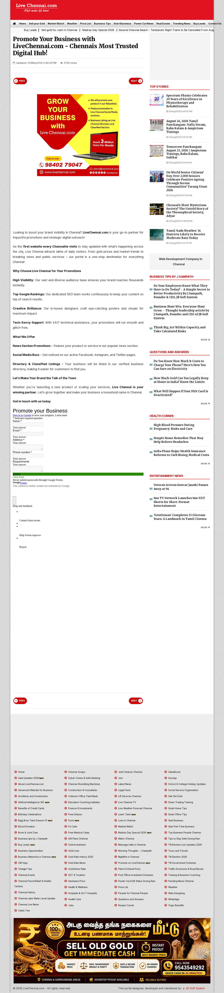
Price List (85, 23)
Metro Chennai (126, 838)
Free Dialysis (75, 814)
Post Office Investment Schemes (135, 875)
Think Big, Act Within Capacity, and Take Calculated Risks (179, 329)
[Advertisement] (137, 8)
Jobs (71, 905)
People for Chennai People (133, 893)
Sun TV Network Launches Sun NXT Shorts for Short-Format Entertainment (179, 502)
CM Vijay (23, 862)
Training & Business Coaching (184, 875)
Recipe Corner (126, 905)
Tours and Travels (178, 850)
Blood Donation (26, 826)
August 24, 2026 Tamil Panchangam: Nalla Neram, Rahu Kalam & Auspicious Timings (186, 126)
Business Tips (102, 23)
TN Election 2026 (177, 856)
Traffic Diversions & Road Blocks (186, 869)
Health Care (74, 899)
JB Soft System (195, 988)
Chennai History (26, 892)
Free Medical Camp (78, 832)
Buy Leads (199, 23)
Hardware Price (76, 881)
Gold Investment (77, 844)
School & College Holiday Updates (187, 784)
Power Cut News (144, 23)
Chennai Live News (28, 904)
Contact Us (215, 23)
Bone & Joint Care (28, 832)
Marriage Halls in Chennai (132, 844)
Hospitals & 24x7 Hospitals (82, 893)
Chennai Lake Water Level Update (36, 898)
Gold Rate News (77, 862)
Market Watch (56, 23)
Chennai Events (26, 875)
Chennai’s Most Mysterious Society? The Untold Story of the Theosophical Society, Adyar (187, 210)
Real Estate (163, 23)
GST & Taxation (76, 875)
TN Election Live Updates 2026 (185, 844)
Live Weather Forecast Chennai (135, 808)
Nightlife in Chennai (128, 856)
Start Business (122, 23)
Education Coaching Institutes (84, 802)
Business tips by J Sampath (33, 838)
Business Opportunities (30, 850)
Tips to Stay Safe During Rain (184, 838)
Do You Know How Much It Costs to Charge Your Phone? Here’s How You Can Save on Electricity (180, 365)
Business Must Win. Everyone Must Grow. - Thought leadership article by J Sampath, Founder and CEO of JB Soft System (181, 312)
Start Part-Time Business (181, 826)
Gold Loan (73, 850)
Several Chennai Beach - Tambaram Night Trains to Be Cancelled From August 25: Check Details (147, 30)
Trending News (182, 23)
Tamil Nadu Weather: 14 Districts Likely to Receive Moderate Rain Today (185, 234)
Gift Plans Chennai (78, 838)
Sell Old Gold (175, 796)
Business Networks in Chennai (34, 856)
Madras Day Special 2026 (67, 30)
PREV (22, 81)
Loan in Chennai (126, 820)
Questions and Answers (131, 899)
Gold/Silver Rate (77, 869)
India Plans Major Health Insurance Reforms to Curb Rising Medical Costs (181, 453)
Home (21, 772)
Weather (72, 23)
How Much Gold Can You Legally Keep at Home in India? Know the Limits (181, 380)
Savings (172, 778)
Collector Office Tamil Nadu (83, 796)
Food (71, 820)
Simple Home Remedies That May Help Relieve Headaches (178, 440)
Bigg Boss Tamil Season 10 (33, 820)
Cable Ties (24, 910)
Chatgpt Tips (25, 869)
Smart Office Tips (177, 814)
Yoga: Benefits (176, 905)
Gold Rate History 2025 (80, 856)
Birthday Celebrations (29, 814)
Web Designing (176, 893)
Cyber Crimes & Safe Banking (84, 778)
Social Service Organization (183, 790)
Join (120, 778)
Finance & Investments (80, 808)
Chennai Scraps (76, 772)
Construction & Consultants (82, 790)
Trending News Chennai (181, 881)
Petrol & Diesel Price (129, 869)
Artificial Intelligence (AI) (31, 802)
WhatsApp (173, 899)
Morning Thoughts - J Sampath (135, 850)
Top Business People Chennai (184, 832)
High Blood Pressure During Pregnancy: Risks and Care (174, 427)
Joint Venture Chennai (130, 772)
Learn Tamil (124, 814)
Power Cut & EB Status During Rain (136, 881)
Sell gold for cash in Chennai (28, 30)
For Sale (72, 826)
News (22, 23)
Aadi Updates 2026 (28, 778)
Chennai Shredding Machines (84, 784)
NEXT (134, 81)
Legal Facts (124, 790)
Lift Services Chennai (129, 796)
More (204, 339)
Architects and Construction (33, 796)
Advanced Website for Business (35, 790)
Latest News (124, 784)
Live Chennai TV (127, 802)
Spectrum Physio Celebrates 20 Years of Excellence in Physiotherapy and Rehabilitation (186, 101)
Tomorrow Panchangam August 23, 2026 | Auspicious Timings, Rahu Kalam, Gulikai (186, 152)
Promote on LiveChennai (131, 862)
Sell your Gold (37, 23)
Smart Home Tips (177, 808)
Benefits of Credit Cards (31, 808)
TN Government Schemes (182, 862)
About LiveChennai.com (31, 784)
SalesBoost (174, 772)
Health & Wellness (78, 887)
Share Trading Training (180, 802)
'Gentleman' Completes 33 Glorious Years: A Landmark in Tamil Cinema (180, 517)
